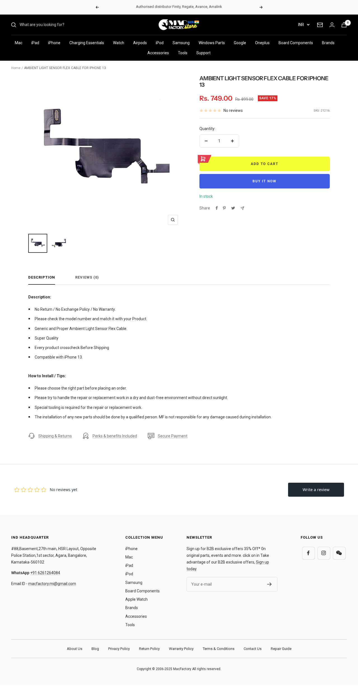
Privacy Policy (119, 649)
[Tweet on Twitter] (233, 208)
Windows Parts (212, 43)
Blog (95, 649)
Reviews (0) (87, 277)
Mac (18, 43)
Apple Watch (136, 599)
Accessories (158, 53)
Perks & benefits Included (115, 436)
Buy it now (265, 181)
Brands (328, 43)
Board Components (296, 43)
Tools (182, 53)
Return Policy (149, 649)
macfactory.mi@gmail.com (52, 583)
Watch (118, 43)
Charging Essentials (86, 43)
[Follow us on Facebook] (308, 553)
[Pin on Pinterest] (224, 208)
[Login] (332, 24)
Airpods (140, 43)
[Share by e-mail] (242, 208)
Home (15, 68)
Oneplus (262, 43)
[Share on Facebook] (217, 208)
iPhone (54, 43)
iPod (160, 43)
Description (41, 277)
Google (240, 43)
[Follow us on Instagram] (323, 553)
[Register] (269, 584)
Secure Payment (172, 436)
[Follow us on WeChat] (339, 553)
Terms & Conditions (218, 649)
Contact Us (253, 649)
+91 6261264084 (45, 573)
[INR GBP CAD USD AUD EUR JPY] (303, 24)
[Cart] (344, 24)
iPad (35, 43)
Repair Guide (281, 649)
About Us (74, 649)
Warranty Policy (181, 649)
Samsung (181, 43)
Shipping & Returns (55, 436)
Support (203, 53)
